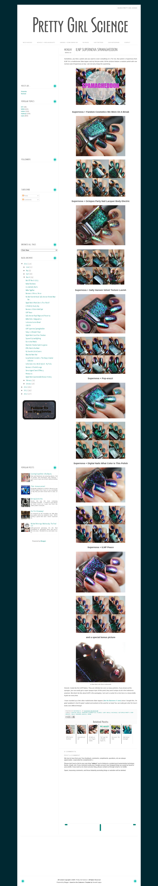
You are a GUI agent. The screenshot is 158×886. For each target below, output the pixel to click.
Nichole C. (78, 711)
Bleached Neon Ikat (31, 355)
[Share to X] (71, 717)
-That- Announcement (38, 486)
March (28, 277)
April (27, 274)
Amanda (24, 91)
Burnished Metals (31, 342)
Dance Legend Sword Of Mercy (35, 370)
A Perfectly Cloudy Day (32, 306)
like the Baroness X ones (112, 701)
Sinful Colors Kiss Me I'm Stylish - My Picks (39, 364)
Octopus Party (124, 712)
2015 (26, 264)
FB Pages (86, 42)
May (27, 271)
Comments (27, 200)
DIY (22, 107)
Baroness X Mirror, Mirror (33, 293)
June (27, 267)
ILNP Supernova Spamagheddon (35, 329)
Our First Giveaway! (37, 511)
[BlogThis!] (69, 717)
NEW (22, 109)
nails (109, 712)
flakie (99, 712)
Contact (127, 42)
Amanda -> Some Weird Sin (69, 42)
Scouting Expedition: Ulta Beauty (41, 474)
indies (23, 111)
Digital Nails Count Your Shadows (36, 335)
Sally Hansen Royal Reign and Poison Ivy (38, 316)
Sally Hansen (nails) (79, 714)
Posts (26, 196)
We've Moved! (27, 42)
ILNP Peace (29, 312)
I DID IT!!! (28, 325)
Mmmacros (29, 374)
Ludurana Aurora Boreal (33, 322)
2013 (26, 390)
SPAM (89, 714)
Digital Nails (76, 712)
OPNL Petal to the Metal (32, 348)
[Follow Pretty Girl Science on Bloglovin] (39, 419)
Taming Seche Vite (36, 499)
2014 (26, 387)
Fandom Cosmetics (89, 712)
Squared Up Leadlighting (33, 338)
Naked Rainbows (31, 284)
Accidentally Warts (32, 287)
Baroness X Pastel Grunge (34, 367)
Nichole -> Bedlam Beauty (46, 42)
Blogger (43, 541)
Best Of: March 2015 (32, 280)
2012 (26, 394)
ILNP (104, 712)
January (29, 384)
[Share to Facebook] (73, 717)
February (29, 380)
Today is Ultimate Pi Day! (33, 332)
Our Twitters (98, 42)
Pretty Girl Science (81, 880)
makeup (23, 114)
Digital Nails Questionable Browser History (39, 377)
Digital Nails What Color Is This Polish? (37, 303)
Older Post (134, 825)
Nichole (114, 712)
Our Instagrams (113, 42)
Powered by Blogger (63, 882)
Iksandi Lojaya (97, 882)
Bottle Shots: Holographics (34, 319)
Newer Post (65, 825)
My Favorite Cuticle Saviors (34, 351)
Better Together (30, 290)
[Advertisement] (39, 63)
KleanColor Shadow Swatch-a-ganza (36, 345)
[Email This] (66, 717)
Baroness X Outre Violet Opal (34, 309)
